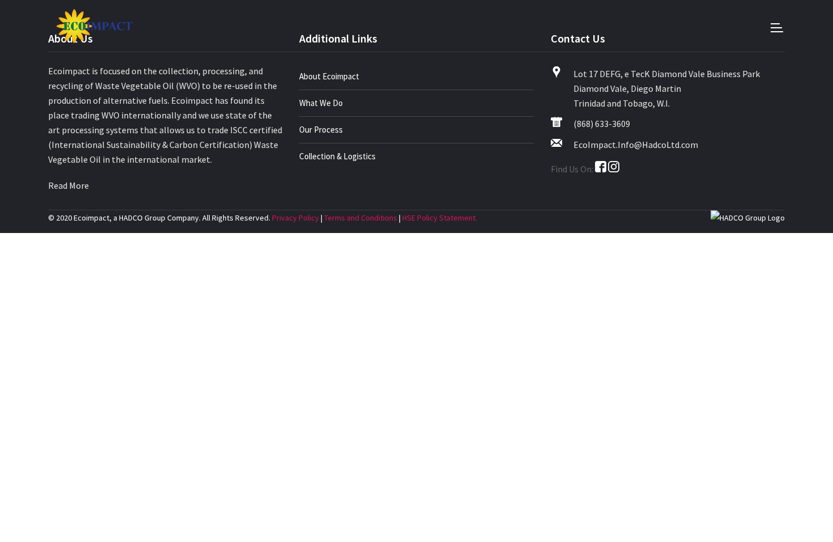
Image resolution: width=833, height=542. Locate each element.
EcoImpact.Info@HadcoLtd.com (635, 144)
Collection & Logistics (337, 156)
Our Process (321, 129)
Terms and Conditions (360, 218)
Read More (68, 185)
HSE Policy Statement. (439, 218)
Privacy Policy (295, 218)
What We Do (321, 103)
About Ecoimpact (329, 76)
